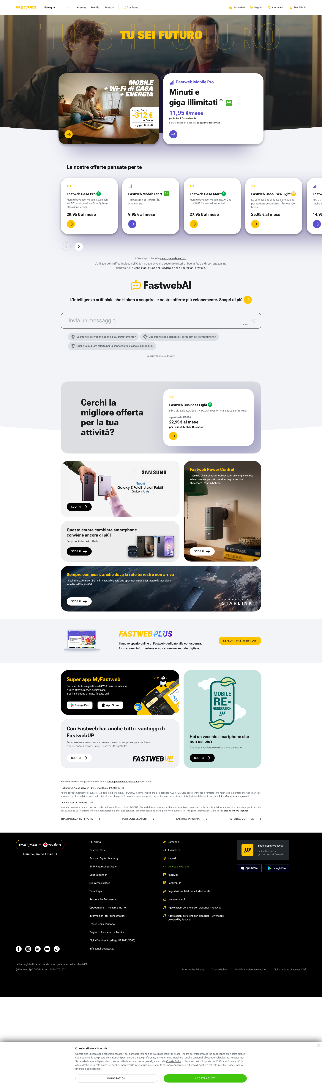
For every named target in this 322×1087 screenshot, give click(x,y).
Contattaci (173, 841)
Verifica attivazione (178, 866)
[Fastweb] (29, 7)
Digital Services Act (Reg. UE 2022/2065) (112, 940)
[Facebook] (19, 949)
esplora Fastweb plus (240, 640)
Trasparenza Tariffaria (102, 923)
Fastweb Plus (97, 850)
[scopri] (68, 134)
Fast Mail (173, 874)
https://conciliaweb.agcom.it (234, 796)
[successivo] (79, 247)
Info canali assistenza (101, 948)
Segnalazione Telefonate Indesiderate (189, 891)
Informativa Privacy (193, 969)
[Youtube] (47, 949)
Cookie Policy (219, 969)
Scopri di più (231, 299)
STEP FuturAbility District (103, 866)
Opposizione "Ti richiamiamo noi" (108, 907)
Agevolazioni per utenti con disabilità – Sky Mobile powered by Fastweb (196, 917)
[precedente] (66, 247)
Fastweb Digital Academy (103, 858)
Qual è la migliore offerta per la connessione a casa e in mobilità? (114, 345)
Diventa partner (98, 874)
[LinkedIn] (38, 949)
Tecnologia (95, 891)
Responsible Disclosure (102, 899)
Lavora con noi (176, 899)
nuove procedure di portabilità (123, 781)
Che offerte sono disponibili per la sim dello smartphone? (182, 336)
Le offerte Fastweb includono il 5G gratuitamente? (106, 336)
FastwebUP (174, 882)
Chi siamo (95, 841)
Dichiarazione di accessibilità (290, 969)
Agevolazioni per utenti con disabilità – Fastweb (194, 907)
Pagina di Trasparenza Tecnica (106, 932)
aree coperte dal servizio (207, 122)
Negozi (172, 858)
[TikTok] (57, 949)
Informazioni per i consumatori (106, 915)
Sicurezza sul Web (99, 882)
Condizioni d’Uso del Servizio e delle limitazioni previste (169, 268)
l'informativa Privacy (163, 356)
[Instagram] (28, 949)
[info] (221, 100)
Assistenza (174, 850)
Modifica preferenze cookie (250, 969)
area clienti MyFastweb (236, 810)
